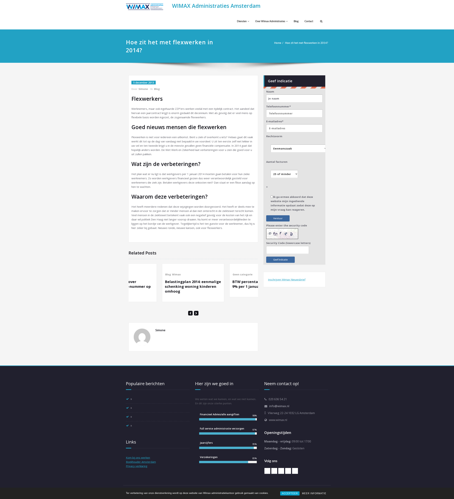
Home (277, 43)
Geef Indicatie (280, 259)
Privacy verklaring (136, 466)
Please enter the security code (286, 225)
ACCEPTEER (290, 493)
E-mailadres (274, 121)
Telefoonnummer (278, 106)
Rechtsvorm (274, 136)
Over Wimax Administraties (270, 21)
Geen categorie (209, 274)
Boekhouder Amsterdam (141, 462)
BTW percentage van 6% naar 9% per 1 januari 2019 (226, 284)
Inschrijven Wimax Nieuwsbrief (286, 279)
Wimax (143, 274)
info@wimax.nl (279, 406)
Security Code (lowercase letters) (288, 243)
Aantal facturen (276, 161)
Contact (308, 21)
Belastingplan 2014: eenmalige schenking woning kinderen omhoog (159, 286)
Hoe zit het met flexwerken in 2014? (306, 43)
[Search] (320, 21)
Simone (143, 89)
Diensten (242, 21)
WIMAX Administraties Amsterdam (216, 5)
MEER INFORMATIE (314, 493)
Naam (270, 91)
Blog (296, 21)
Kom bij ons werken (138, 457)
